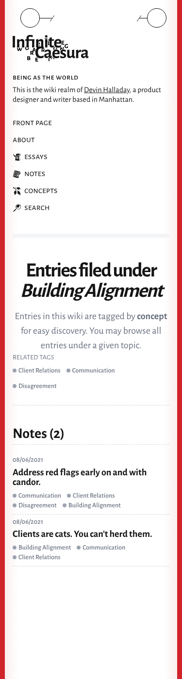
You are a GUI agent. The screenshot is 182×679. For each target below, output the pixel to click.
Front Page (32, 122)
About (24, 139)
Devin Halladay (107, 90)
